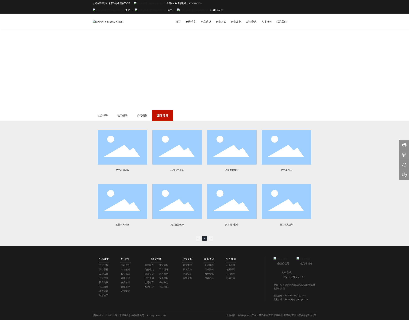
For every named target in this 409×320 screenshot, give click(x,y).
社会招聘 (102, 115)
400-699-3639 (195, 3)
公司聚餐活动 (232, 170)
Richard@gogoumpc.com (296, 299)
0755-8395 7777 (293, 277)
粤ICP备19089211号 (156, 315)
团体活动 (162, 115)
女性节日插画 (122, 224)
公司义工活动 (177, 170)
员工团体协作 (232, 224)
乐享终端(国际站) (282, 315)
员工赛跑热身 (177, 224)
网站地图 (311, 315)
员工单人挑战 (286, 224)
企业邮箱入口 (216, 10)
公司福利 (142, 115)
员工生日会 (286, 170)
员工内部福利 (122, 170)
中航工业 (251, 315)
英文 (170, 10)
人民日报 (261, 315)
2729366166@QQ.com (295, 295)
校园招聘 (122, 115)
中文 (128, 10)
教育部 (269, 315)
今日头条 (301, 315)
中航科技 (242, 315)
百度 (294, 315)
